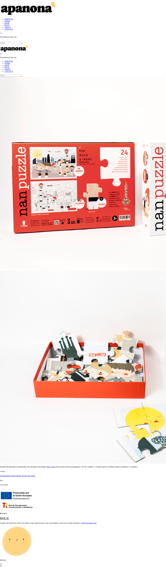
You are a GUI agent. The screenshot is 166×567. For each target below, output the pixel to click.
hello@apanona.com (89, 523)
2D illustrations (5, 476)
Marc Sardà (51, 467)
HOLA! (4, 518)
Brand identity (16, 476)
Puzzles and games (28, 476)
